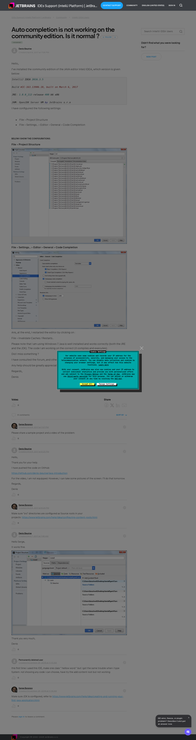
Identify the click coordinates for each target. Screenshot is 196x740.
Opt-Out (118, 379)
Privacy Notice (92, 374)
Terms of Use (114, 374)
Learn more (104, 365)
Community (132, 5)
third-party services (77, 376)
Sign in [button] (172, 5)
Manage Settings (106, 384)
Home (22, 5)
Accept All (87, 384)
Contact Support (112, 5)
